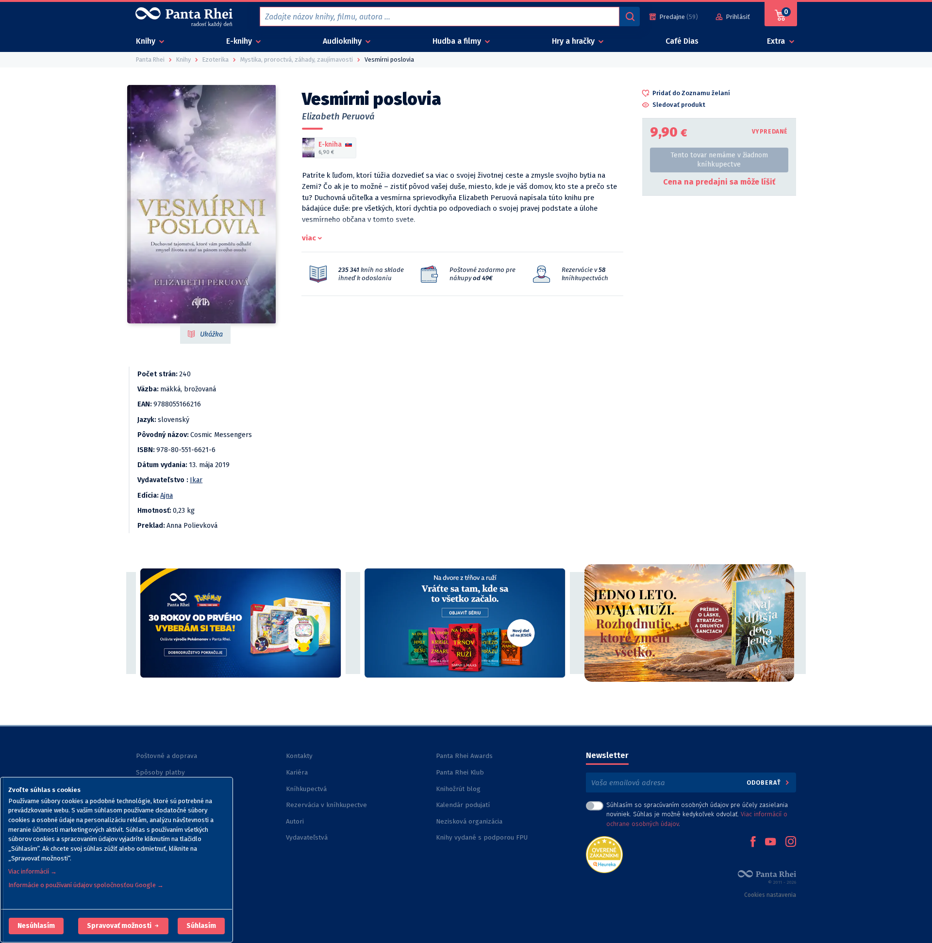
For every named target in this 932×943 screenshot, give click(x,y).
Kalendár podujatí (463, 805)
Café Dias (682, 41)
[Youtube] (770, 842)
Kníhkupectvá (306, 789)
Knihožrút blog (458, 789)
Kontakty (299, 756)
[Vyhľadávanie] (629, 16)
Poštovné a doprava (166, 756)
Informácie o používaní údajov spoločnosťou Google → (86, 885)
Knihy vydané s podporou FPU (482, 837)
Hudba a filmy (458, 41)
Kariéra (297, 772)
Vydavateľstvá (307, 837)
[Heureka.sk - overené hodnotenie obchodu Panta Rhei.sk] (604, 854)
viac (309, 238)
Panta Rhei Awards (464, 756)
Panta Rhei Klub (460, 772)
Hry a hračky (574, 41)
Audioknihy (343, 41)
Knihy (146, 41)
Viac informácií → (32, 871)
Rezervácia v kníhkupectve (326, 805)
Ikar (196, 480)
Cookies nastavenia (770, 895)
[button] (36, 926)
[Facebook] (752, 842)
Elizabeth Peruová (338, 116)
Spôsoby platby (160, 772)
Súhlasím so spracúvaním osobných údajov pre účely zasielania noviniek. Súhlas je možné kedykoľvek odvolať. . (697, 814)
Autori (295, 821)
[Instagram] (790, 842)
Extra (777, 41)
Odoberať (765, 782)
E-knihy (240, 41)
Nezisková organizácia (469, 821)
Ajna (166, 495)
